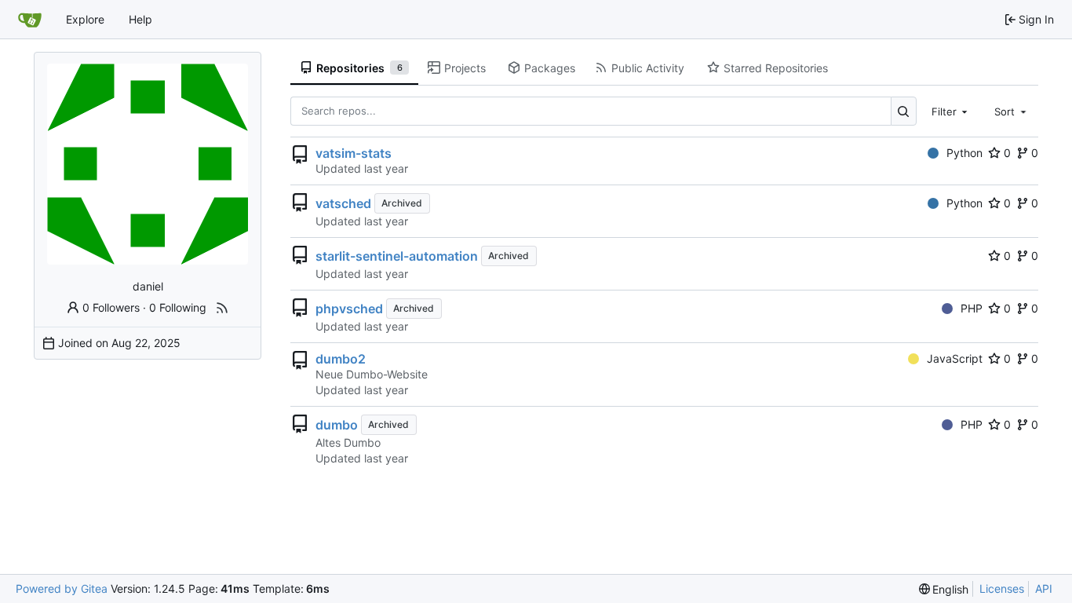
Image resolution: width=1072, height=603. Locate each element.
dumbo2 (340, 359)
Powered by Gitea (62, 588)
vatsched (343, 203)
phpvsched (349, 308)
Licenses (1001, 588)
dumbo (336, 425)
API (1043, 588)
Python (964, 152)
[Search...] (904, 111)
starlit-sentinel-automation (396, 256)
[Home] (30, 19)
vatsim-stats (353, 153)
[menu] (944, 589)
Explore (85, 19)
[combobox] (951, 111)
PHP (972, 308)
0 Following (177, 307)
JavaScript (955, 358)
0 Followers (111, 307)
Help (140, 19)
